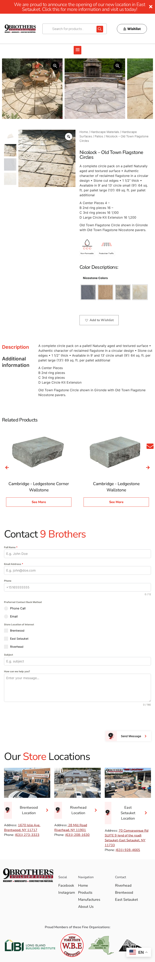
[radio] (88, 292)
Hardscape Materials (105, 132)
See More (39, 502)
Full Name (11, 547)
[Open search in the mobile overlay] (74, 29)
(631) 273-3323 (27, 835)
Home (84, 132)
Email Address (13, 564)
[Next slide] (148, 468)
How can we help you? (17, 671)
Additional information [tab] (15, 362)
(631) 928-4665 (128, 850)
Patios (99, 136)
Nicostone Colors (95, 278)
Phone (7, 580)
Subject (8, 654)
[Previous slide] (7, 468)
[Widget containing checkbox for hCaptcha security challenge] (34, 718)
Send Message (131, 736)
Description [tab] (15, 347)
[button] (77, 50)
